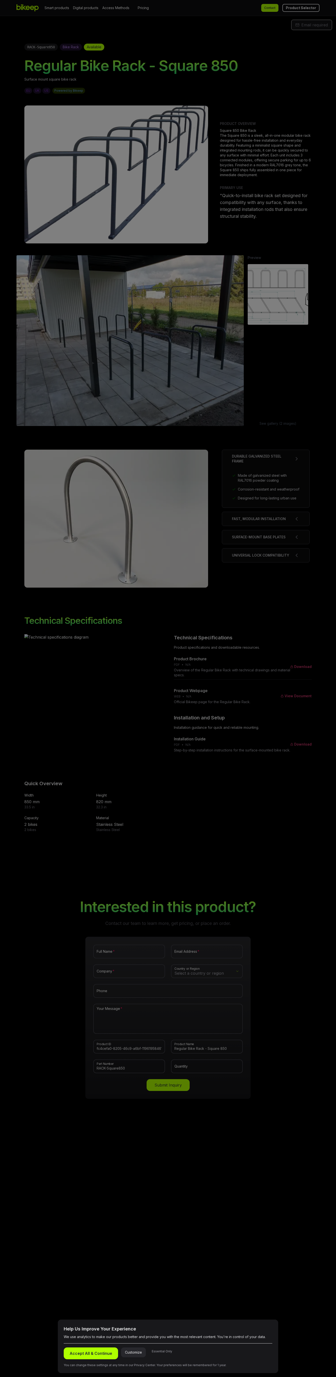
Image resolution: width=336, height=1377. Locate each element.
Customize (133, 1352)
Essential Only (162, 1351)
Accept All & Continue (91, 1353)
